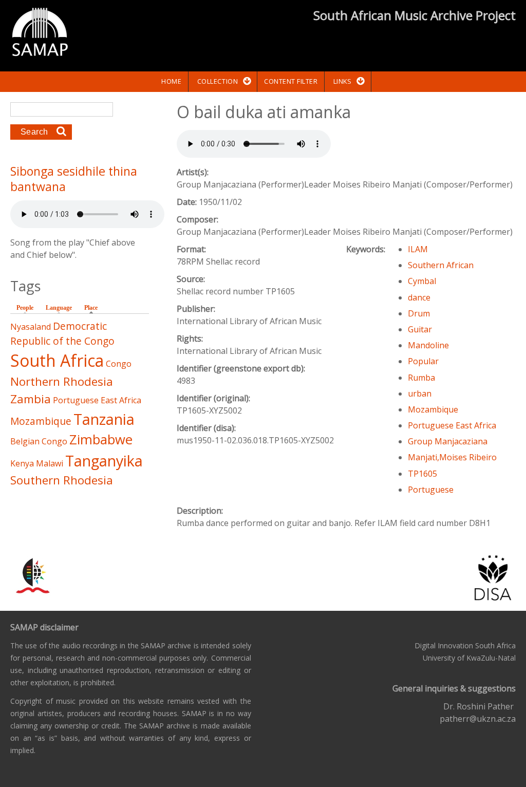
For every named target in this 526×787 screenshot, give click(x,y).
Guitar (420, 329)
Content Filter (290, 81)
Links (342, 81)
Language (59, 307)
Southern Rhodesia (61, 480)
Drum (419, 313)
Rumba (421, 377)
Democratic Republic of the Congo (62, 333)
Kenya (22, 463)
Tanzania (104, 419)
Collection (217, 81)
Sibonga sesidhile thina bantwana (73, 179)
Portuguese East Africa (452, 425)
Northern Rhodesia (61, 381)
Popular (423, 361)
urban (419, 393)
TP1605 (422, 473)
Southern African (441, 265)
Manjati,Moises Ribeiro (452, 457)
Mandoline (428, 345)
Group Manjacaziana (447, 441)
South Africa (57, 360)
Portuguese (431, 489)
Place (93, 307)
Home (171, 81)
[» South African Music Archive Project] (39, 33)
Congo (119, 363)
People (24, 307)
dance (419, 297)
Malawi (49, 463)
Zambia (30, 399)
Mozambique (433, 409)
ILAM (418, 249)
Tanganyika (104, 461)
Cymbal (422, 281)
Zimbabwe (101, 439)
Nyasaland (30, 326)
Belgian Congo (38, 441)
